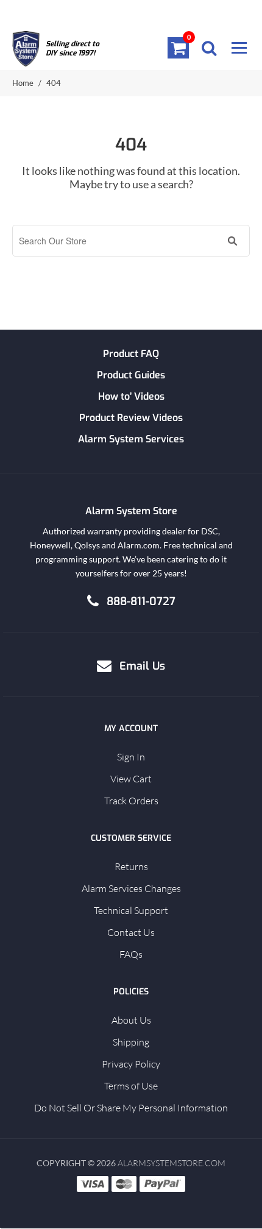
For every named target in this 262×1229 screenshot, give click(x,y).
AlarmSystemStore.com (171, 1163)
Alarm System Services (131, 439)
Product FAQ (131, 353)
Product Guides (131, 375)
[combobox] (119, 240)
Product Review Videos (131, 417)
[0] (178, 47)
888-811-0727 (141, 601)
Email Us (142, 666)
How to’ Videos (131, 396)
